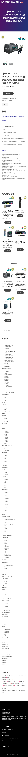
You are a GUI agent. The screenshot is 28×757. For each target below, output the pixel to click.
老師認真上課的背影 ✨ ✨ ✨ (8, 679)
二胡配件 (6, 441)
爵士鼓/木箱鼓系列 (8, 386)
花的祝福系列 (7, 366)
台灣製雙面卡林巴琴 (8, 357)
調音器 (5, 434)
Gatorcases (6, 450)
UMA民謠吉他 (5, 616)
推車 (5, 552)
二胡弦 (5, 507)
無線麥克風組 (6, 98)
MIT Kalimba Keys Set (10, 351)
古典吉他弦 (6, 500)
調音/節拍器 (6, 595)
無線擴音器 (12, 98)
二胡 (3, 585)
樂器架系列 (4, 452)
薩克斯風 (4, 574)
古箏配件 (6, 440)
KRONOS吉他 (5, 644)
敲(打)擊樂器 (7, 411)
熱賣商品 (4, 662)
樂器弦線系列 (5, 489)
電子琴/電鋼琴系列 (8, 374)
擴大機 (5, 549)
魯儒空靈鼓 (4, 587)
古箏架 (5, 463)
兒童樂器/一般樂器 (6, 516)
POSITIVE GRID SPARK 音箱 (8, 535)
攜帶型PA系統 (7, 554)
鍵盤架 (5, 461)
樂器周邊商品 (5, 562)
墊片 (5, 485)
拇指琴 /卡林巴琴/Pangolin (7, 342)
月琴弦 (5, 506)
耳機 (3, 426)
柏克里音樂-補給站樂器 (10, 2)
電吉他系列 (6, 380)
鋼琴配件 (6, 438)
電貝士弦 (6, 504)
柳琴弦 (5, 512)
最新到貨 (4, 660)
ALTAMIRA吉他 (5, 640)
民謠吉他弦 (6, 498)
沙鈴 (5, 527)
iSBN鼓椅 (6, 566)
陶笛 (5, 530)
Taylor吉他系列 (5, 637)
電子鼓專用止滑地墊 (8, 565)
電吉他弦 (6, 501)
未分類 (3, 664)
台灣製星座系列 (7, 354)
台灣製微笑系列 (7, 346)
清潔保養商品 (5, 467)
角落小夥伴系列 (7, 364)
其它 (5, 460)
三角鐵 (5, 528)
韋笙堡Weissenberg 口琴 (9, 519)
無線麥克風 (6, 632)
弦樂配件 (4, 621)
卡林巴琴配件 (7, 348)
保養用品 (6, 479)
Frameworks (7, 448)
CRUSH (3, 642)
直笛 (5, 521)
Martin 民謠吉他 (5, 557)
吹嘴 (5, 484)
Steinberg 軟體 (7, 555)
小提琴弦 (6, 497)
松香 (5, 624)
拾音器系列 (4, 572)
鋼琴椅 (5, 568)
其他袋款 (6, 376)
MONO (5, 569)
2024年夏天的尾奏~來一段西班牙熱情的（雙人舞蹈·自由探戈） (13, 691)
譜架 (5, 458)
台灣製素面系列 (7, 352)
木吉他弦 (6, 492)
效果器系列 (6, 377)
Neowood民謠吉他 (6, 612)
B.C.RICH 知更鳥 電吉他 (7, 576)
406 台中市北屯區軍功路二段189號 (11, 738)
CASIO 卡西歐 (5, 578)
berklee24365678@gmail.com (10, 740)
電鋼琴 (5, 418)
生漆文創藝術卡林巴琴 (9, 361)
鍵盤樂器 (4, 415)
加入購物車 (8, 93)
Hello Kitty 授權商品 (8, 360)
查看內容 (20, 215)
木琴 (5, 533)
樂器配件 (4, 428)
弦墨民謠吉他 (5, 614)
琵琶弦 (5, 503)
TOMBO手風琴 (7, 654)
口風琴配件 (6, 437)
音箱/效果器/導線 (5, 394)
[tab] (5, 104)
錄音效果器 (6, 399)
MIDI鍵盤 (6, 421)
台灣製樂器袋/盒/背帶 (6, 368)
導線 (5, 400)
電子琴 (5, 420)
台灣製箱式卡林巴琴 (8, 345)
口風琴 (5, 522)
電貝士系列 (6, 382)
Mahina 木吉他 (5, 646)
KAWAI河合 (4, 423)
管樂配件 (4, 476)
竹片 (5, 481)
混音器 (5, 543)
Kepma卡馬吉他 (5, 648)
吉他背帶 (6, 383)
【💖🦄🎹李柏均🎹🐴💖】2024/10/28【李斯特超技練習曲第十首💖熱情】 (14, 676)
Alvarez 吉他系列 (5, 600)
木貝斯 (5, 608)
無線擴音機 (10, 100)
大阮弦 (5, 510)
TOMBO (3, 650)
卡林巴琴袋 (6, 371)
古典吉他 (6, 606)
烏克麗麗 (4, 559)
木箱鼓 (3, 514)
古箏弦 (5, 495)
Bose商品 (4, 402)
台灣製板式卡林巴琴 (8, 355)
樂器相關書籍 (5, 658)
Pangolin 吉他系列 (6, 610)
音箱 (5, 397)
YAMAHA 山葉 (5, 537)
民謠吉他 (6, 605)
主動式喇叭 (6, 548)
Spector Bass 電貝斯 (6, 598)
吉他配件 (6, 431)
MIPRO (16, 98)
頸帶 (5, 487)
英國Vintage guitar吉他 (7, 656)
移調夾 (5, 443)
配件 (5, 409)
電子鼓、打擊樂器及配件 (9, 392)
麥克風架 (6, 457)
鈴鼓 (5, 525)
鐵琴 (5, 531)
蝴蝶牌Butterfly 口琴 (8, 524)
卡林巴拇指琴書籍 (8, 358)
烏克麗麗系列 (7, 385)
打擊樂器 (4, 404)
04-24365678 (6, 735)
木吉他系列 (6, 379)
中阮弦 (5, 509)
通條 (5, 482)
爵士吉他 (6, 603)
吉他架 (5, 455)
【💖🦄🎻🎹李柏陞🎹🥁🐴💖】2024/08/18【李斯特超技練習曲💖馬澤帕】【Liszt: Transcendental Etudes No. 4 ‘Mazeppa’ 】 (14, 687)
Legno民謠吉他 (5, 618)
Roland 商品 (4, 388)
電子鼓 (5, 408)
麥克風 (3, 413)
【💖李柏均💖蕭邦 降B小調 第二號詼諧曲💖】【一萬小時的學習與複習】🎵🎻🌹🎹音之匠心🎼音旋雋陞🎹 (13, 682)
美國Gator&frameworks (7, 445)
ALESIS (3, 469)
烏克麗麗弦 (6, 494)
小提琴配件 (6, 432)
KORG (3, 589)
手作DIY (6, 363)
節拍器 (5, 435)
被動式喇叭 (6, 546)
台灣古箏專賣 (5, 465)
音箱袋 (5, 373)
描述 (5, 104)
